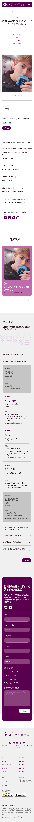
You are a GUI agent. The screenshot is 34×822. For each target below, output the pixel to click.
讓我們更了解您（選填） (12, 688)
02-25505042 (11, 746)
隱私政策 (4, 805)
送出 (24, 711)
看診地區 (8, 657)
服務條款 (12, 805)
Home (3, 12)
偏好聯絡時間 (8, 668)
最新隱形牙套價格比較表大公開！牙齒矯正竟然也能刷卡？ (16, 528)
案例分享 (4, 785)
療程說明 (21, 761)
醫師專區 (21, 772)
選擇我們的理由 (6, 765)
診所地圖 (4, 772)
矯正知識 (4, 782)
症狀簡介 (21, 765)
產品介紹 (4, 768)
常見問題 (21, 768)
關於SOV (4, 761)
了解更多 (26, 560)
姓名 (6, 615)
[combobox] (17, 660)
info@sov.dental (23, 746)
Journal (8, 12)
